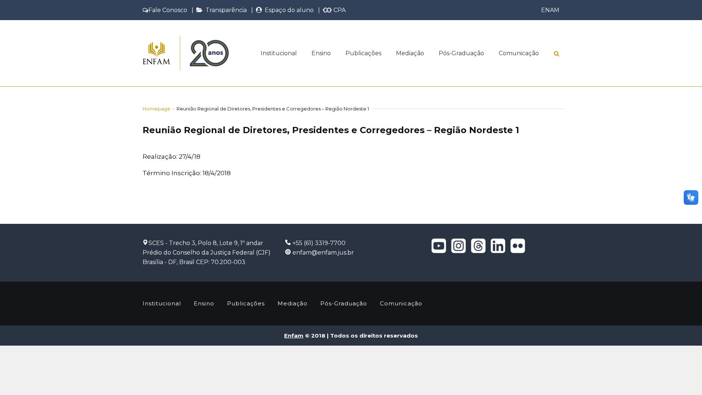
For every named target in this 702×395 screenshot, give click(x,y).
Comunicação (519, 53)
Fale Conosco (167, 10)
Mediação (410, 53)
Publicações (363, 53)
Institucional (279, 53)
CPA (339, 10)
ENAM (550, 10)
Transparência (225, 10)
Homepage (156, 109)
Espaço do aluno (288, 10)
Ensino (321, 53)
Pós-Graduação (461, 53)
